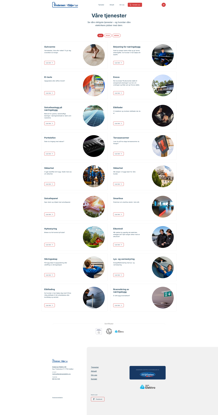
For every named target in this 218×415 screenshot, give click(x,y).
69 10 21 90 (56, 379)
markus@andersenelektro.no (61, 374)
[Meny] (164, 5)
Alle (100, 35)
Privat (108, 35)
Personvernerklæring (57, 397)
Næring (116, 35)
